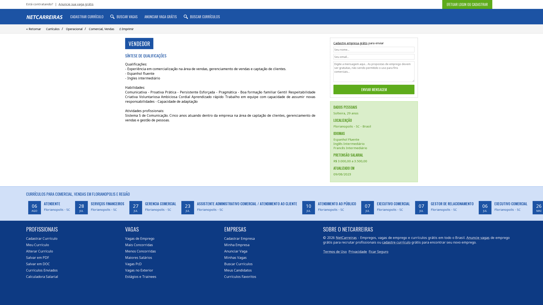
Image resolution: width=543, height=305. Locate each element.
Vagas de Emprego (139, 238)
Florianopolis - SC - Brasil (352, 126)
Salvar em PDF (37, 257)
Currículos (53, 29)
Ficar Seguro (378, 251)
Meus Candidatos (238, 270)
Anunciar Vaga (235, 251)
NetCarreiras (346, 237)
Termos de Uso (335, 251)
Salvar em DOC (38, 264)
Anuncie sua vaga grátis (76, 4)
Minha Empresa (236, 245)
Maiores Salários (138, 257)
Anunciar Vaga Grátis (160, 16)
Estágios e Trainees (140, 276)
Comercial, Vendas (101, 29)
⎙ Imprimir (126, 29)
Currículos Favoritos (240, 276)
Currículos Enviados (42, 270)
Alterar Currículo (39, 251)
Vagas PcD (133, 264)
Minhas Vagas (235, 257)
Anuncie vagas (478, 237)
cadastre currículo (396, 242)
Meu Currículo (37, 245)
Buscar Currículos (205, 16)
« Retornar (33, 29)
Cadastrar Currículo (87, 16)
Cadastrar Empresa (239, 238)
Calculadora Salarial (42, 276)
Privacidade (357, 251)
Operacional (74, 29)
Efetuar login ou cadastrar (467, 4)
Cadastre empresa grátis (350, 43)
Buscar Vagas (127, 16)
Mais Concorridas (139, 245)
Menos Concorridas (140, 251)
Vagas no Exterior (139, 270)
